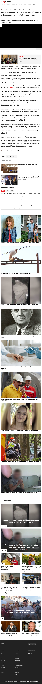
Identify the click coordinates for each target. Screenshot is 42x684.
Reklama (30, 653)
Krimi (25, 4)
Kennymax (27, 681)
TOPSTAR (8, 4)
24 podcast (14, 4)
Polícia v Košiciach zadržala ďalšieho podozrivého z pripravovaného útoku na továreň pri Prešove (19, 202)
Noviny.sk (16, 653)
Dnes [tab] (3, 190)
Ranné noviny (17, 660)
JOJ (1, 653)
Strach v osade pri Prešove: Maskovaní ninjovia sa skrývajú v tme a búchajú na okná (17, 199)
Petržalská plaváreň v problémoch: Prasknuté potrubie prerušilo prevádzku (15, 210)
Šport (29, 4)
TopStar (2, 665)
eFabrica (36, 681)
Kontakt (29, 655)
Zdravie (20, 4)
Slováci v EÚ (17, 674)
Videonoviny (17, 658)
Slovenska (12, 87)
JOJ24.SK (3, 4)
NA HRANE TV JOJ (18, 662)
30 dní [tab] (12, 190)
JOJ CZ (2, 658)
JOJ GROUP (3, 660)
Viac (34, 4)
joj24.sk (16, 655)
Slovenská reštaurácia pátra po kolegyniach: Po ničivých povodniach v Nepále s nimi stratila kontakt (20, 193)
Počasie (2, 672)
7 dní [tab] (7, 190)
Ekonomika (17, 672)
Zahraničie (17, 667)
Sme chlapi (3, 667)
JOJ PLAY (2, 655)
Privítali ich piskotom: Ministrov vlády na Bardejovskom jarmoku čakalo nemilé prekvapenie (18, 196)
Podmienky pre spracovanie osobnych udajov (33, 658)
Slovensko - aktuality (19, 665)
